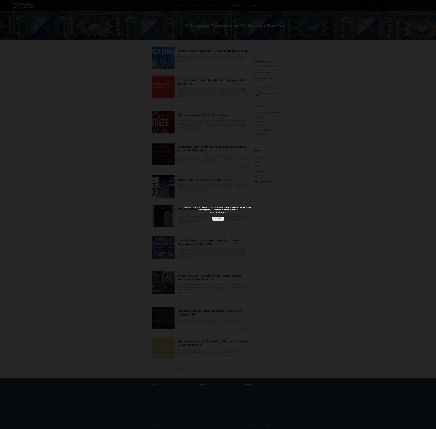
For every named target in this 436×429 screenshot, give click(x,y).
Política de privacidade (218, 212)
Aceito (218, 219)
